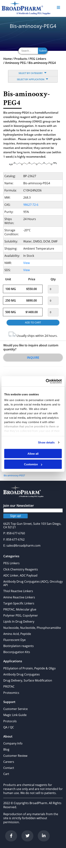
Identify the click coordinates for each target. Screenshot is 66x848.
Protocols (10, 721)
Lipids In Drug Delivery (18, 621)
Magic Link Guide (15, 715)
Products (20, 59)
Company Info (13, 743)
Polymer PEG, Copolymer (20, 615)
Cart (6, 774)
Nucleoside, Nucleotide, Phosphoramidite (32, 628)
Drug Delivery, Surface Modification (27, 680)
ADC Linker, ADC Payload (20, 575)
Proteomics (11, 693)
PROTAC (8, 686)
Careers (8, 762)
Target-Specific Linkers (18, 603)
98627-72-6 (30, 205)
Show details (46, 442)
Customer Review (15, 756)
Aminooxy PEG (15, 63)
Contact (8, 768)
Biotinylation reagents (18, 646)
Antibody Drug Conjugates (21, 674)
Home (7, 59)
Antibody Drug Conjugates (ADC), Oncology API (33, 583)
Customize (31, 464)
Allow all (32, 453)
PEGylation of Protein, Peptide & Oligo (29, 668)
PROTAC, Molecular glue (19, 609)
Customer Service (15, 709)
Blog (6, 749)
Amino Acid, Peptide (17, 634)
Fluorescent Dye (14, 640)
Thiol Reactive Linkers (18, 591)
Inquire (33, 358)
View (26, 263)
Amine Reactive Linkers (19, 597)
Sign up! (15, 515)
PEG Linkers (38, 59)
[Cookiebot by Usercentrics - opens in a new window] (46, 381)
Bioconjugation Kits (16, 652)
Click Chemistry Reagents (20, 569)
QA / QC (8, 727)
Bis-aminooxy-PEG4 (42, 63)
